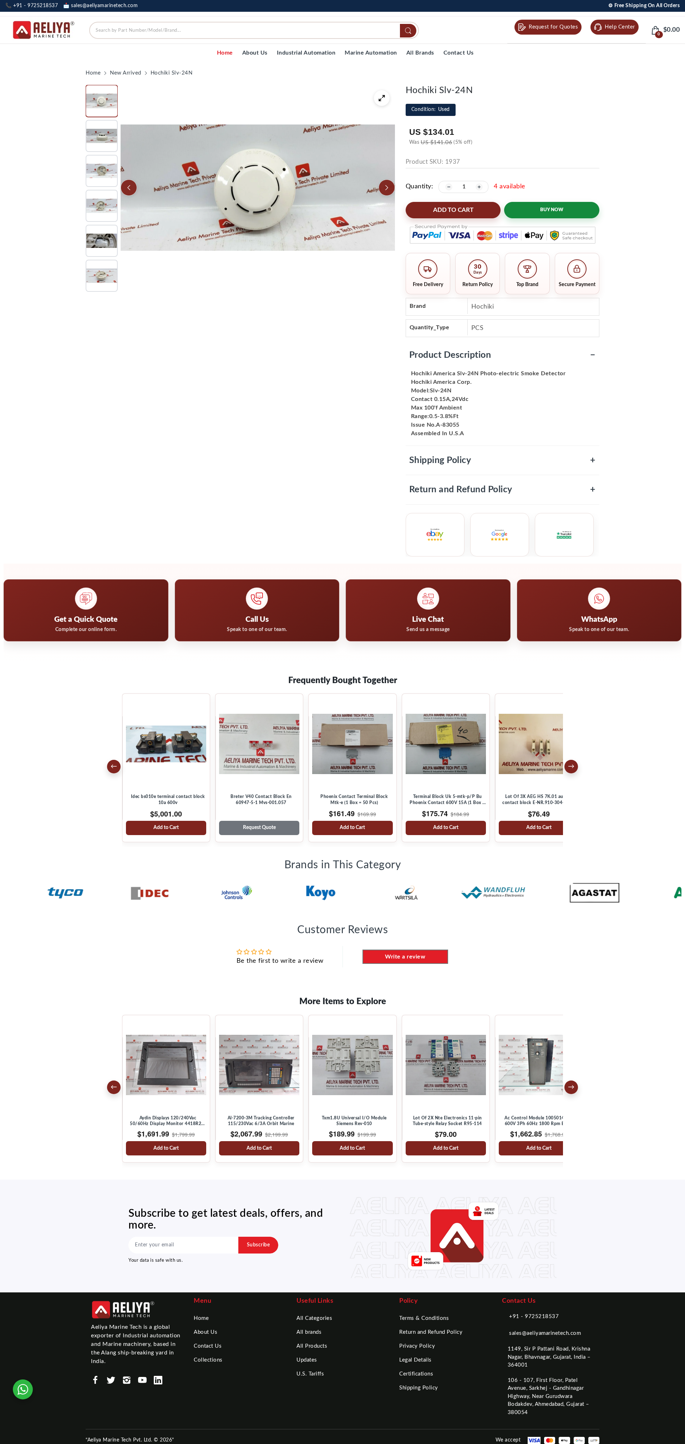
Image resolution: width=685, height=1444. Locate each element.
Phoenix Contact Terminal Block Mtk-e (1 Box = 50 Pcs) (354, 799)
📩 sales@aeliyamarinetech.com (100, 5)
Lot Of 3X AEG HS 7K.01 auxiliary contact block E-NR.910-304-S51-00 (540, 799)
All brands (308, 1332)
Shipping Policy (502, 460)
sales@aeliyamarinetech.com (545, 1333)
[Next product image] (387, 187)
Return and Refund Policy (502, 489)
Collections (208, 1360)
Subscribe (258, 1244)
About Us (205, 1332)
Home (201, 1318)
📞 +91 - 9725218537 (31, 5)
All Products (311, 1346)
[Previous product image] (129, 187)
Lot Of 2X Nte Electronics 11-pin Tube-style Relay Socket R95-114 (447, 1121)
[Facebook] (95, 1380)
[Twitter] (111, 1380)
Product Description (502, 355)
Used (430, 109)
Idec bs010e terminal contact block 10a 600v (168, 799)
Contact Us (208, 1346)
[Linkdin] (158, 1380)
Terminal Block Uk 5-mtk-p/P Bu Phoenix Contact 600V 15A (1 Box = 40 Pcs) (447, 799)
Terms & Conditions (424, 1318)
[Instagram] (126, 1380)
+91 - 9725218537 (534, 1316)
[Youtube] (142, 1380)
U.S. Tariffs (310, 1374)
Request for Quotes (553, 27)
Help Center (620, 27)
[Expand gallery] (382, 98)
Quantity (418, 186)
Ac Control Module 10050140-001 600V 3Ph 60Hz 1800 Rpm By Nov (540, 1121)
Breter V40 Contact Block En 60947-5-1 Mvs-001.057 (261, 799)
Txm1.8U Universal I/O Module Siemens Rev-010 (354, 1121)
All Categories (314, 1318)
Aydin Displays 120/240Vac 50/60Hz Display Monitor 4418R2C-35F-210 (168, 1121)
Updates (306, 1360)
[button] (102, 101)
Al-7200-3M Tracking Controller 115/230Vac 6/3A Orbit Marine (261, 1121)
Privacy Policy (417, 1346)
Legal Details (415, 1360)
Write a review (405, 957)
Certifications (416, 1374)
